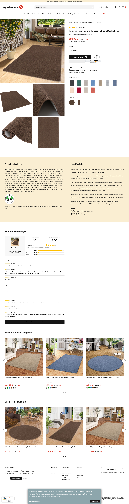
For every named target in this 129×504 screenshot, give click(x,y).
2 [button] (63, 392)
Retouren (64, 477)
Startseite (71, 22)
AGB (78, 477)
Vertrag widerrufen (16, 478)
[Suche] (92, 7)
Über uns (64, 471)
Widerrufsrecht (80, 471)
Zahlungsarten (65, 475)
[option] (64, 1)
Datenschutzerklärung (34, 501)
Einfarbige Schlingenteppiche (94, 22)
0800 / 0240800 (111, 470)
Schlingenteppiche (83, 22)
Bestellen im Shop (66, 479)
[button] (93, 61)
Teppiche (76, 22)
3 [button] (65, 392)
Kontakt (25, 478)
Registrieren (54, 473)
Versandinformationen (67, 473)
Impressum (79, 473)
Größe (71, 46)
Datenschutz (80, 475)
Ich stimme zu (95, 501)
